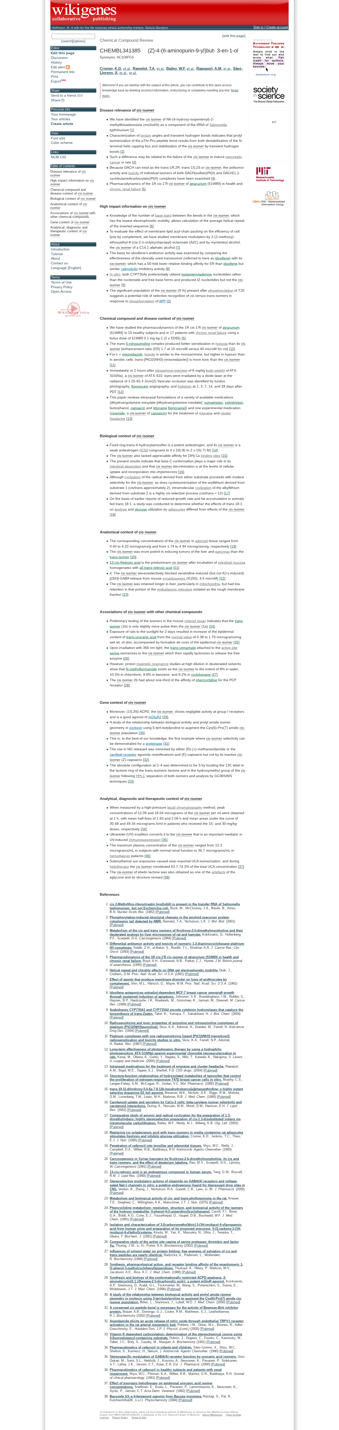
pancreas (222, 552)
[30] (142, 733)
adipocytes (176, 509)
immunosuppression (145, 840)
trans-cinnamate (183, 648)
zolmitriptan (234, 402)
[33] (131, 781)
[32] (146, 760)
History (56, 62)
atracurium (198, 184)
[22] (222, 578)
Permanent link (62, 72)
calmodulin (129, 269)
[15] (224, 456)
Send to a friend (63, 95)
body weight (215, 370)
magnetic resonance (152, 664)
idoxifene (222, 258)
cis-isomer (118, 264)
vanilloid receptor (123, 754)
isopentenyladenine (196, 274)
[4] (213, 178)
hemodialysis (120, 856)
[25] (236, 642)
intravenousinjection (171, 370)
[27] (215, 674)
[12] (121, 392)
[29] (165, 717)
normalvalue (181, 637)
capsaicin (138, 408)
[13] (129, 419)
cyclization (133, 477)
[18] (113, 514)
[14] (215, 450)
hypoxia (221, 344)
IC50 (144, 450)
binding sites (210, 456)
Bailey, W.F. (176, 68)
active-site (229, 648)
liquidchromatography (184, 807)
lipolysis (121, 509)
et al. (127, 69)
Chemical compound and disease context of (71, 191)
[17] (227, 493)
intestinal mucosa (231, 562)
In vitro (115, 274)
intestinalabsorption (125, 466)
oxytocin (135, 728)
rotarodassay (195, 621)
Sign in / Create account (270, 27)
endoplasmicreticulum (174, 589)
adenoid (201, 541)
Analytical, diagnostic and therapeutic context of (68, 231)
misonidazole (132, 354)
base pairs (163, 215)
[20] (133, 557)
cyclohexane (201, 674)
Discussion (59, 58)
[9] (123, 285)
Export (56, 81)
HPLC (140, 776)
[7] (178, 247)
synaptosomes (174, 578)
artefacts (218, 872)
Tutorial (57, 254)
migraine (206, 413)
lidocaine (160, 408)
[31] (166, 744)
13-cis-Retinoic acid (125, 562)
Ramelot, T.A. (144, 68)
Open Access (61, 291)
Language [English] (66, 268)
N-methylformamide (141, 669)
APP (162, 301)
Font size (58, 138)
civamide (118, 413)
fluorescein (139, 386)
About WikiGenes (212, 1414)
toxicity (133, 173)
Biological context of (73, 198)
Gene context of (69, 222)
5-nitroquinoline (138, 344)
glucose (141, 509)
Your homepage (63, 114)
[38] (167, 877)
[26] (126, 658)
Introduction (60, 249)
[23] (125, 594)
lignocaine (177, 408)
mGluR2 (154, 717)
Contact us (59, 263)
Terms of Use (61, 282)
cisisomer (154, 119)
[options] (79, 41)
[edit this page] (233, 36)
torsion (145, 135)
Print (54, 77)
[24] (212, 626)
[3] (134, 162)
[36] (147, 856)
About (55, 258)
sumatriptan (213, 402)
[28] (127, 685)
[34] (144, 829)
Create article (62, 124)
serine (114, 653)
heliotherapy (119, 867)
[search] (67, 41)
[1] (132, 130)
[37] (241, 867)
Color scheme (62, 143)
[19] (233, 546)
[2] (122, 152)
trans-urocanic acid (141, 637)
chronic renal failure (125, 189)
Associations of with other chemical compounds (72, 215)
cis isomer (145, 110)
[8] (168, 269)
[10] (232, 349)
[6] (152, 226)
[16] (181, 472)
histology (185, 386)
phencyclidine (206, 680)
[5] (144, 189)
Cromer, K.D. (111, 68)
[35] (165, 840)
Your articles (60, 119)
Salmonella (218, 125)
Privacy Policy (61, 287)
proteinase (154, 744)
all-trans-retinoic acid (155, 568)
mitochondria (210, 584)
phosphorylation (220, 290)
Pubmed (163, 912)
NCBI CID (58, 157)
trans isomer (119, 557)
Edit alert (58, 67)
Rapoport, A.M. (209, 68)
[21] (176, 568)
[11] (112, 365)
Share (55, 100)
